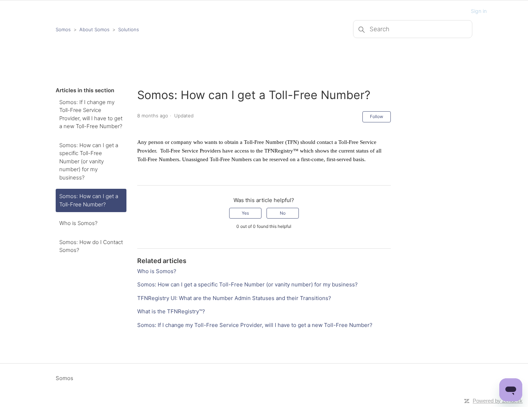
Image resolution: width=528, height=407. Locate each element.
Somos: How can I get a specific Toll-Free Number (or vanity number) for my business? (88, 161)
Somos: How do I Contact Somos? (91, 246)
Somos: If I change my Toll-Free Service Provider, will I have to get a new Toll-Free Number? (90, 114)
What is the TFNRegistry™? (171, 311)
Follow (376, 116)
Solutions (128, 29)
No (283, 213)
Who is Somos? (78, 223)
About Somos (94, 29)
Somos (63, 29)
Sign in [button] (479, 11)
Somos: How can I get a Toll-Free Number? (88, 200)
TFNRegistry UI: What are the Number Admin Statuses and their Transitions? (234, 298)
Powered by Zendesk (498, 401)
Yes (245, 213)
